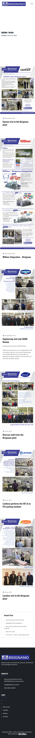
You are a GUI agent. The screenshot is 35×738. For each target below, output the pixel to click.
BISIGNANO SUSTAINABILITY (14, 623)
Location (5, 710)
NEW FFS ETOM (10, 631)
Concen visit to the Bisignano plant (15, 123)
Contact (5, 716)
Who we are (6, 707)
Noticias (5, 69)
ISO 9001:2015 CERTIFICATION (15, 620)
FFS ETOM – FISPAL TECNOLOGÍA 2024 (17, 635)
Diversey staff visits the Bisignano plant (13, 436)
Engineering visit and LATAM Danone (15, 340)
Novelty (5, 713)
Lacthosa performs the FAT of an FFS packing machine (17, 505)
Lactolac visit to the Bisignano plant (16, 597)
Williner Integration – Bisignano (17, 256)
